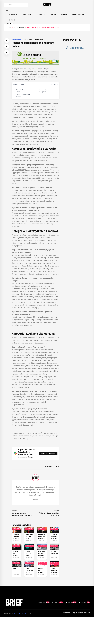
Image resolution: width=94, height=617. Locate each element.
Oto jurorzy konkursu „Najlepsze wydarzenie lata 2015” (21, 514)
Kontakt (12, 20)
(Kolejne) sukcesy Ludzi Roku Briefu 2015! (49, 514)
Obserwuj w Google (48, 453)
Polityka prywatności (81, 613)
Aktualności (13, 14)
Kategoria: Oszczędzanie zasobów (23, 95)
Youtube (85, 602)
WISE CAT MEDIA (20, 613)
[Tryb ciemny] (14, 23)
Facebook (44, 602)
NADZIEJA (16, 568)
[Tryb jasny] (8, 23)
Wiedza (53, 14)
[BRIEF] (47, 4)
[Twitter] (56, 467)
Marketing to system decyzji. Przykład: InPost (41, 555)
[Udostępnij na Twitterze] (6, 46)
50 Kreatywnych (78, 14)
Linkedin (58, 602)
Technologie (40, 14)
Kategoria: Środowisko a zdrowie (23, 90)
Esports (64, 14)
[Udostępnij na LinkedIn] (6, 52)
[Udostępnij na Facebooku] (6, 40)
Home (9, 27)
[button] (7, 10)
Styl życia (27, 14)
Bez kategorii (19, 27)
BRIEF (31, 39)
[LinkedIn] (58, 467)
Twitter (72, 602)
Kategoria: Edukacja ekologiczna (45, 90)
